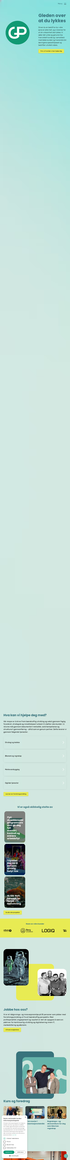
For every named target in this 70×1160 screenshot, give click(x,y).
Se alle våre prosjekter (13, 912)
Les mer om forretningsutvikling (16, 794)
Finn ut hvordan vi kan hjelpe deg (51, 51)
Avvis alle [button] (20, 1152)
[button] (62, 4)
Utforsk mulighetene (12, 1030)
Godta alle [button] (9, 1152)
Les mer (14, 1135)
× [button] (25, 1117)
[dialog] (14, 1136)
